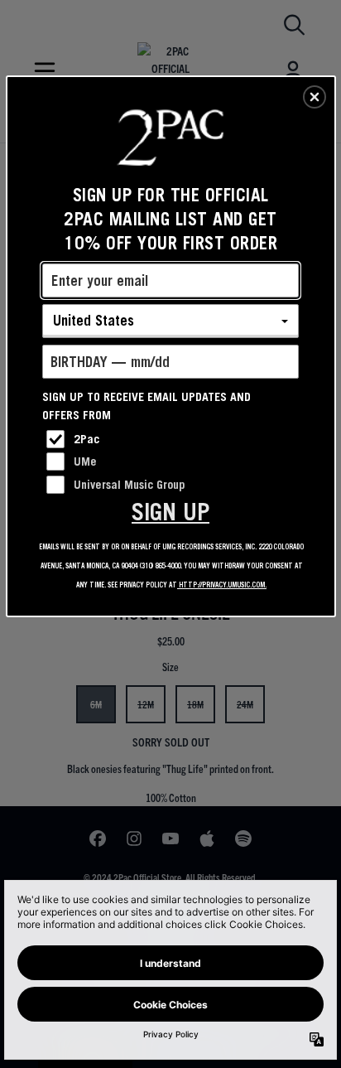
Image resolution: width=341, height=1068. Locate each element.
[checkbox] (172, 439)
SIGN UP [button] (170, 511)
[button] (314, 97)
